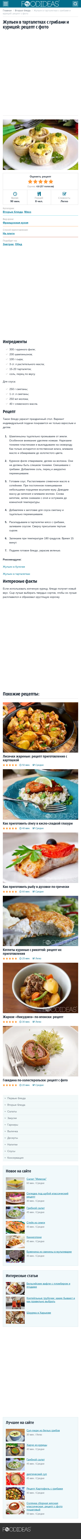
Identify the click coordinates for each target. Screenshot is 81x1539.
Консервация (15, 1157)
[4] (46, 181)
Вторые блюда (23, 10)
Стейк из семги (36, 1222)
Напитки (12, 1144)
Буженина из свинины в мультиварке (49, 1251)
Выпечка (12, 1131)
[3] (40, 181)
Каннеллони (34, 1237)
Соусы (11, 1151)
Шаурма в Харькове (39, 1312)
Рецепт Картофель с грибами (45, 1488)
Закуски (12, 1118)
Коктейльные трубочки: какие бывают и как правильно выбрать (51, 1300)
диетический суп (37, 1474)
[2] (35, 181)
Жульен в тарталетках (16, 573)
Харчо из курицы (37, 1444)
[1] (30, 181)
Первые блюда (16, 1098)
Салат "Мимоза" (37, 1178)
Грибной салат (36, 1207)
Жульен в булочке (14, 566)
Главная (7, 10)
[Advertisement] (40, 73)
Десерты (12, 1137)
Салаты (12, 1111)
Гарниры (12, 1124)
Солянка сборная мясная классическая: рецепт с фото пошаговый (45, 1506)
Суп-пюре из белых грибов (43, 1430)
